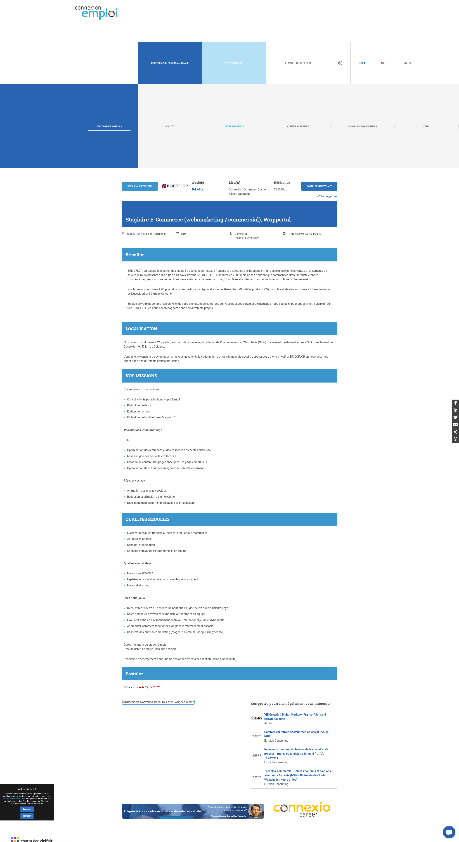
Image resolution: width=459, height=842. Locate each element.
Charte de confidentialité (14, 799)
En (409, 63)
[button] (449, 832)
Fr (363, 63)
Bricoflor (197, 189)
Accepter (27, 809)
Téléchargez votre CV (109, 126)
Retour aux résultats (139, 186)
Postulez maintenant (319, 186)
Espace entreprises (298, 63)
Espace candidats (234, 63)
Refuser (27, 816)
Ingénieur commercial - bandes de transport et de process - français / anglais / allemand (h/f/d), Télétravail (296, 754)
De (386, 63)
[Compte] (340, 63)
